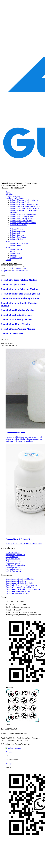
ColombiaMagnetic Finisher (20, 202)
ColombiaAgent (16, 258)
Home (8, 192)
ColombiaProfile (16, 249)
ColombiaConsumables (18, 225)
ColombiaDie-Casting (18, 237)
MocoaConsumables (13, 567)
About (8, 247)
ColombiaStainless (17, 235)
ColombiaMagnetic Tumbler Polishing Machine (23, 589)
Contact (8, 260)
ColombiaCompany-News (19, 243)
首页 (11, 268)
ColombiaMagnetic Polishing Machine (24, 200)
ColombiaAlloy (15, 233)
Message (13, 256)
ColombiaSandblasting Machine (21, 217)
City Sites (9, 194)
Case (7, 227)
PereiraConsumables (13, 563)
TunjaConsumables (13, 553)
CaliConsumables (12, 557)
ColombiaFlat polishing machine (22, 219)
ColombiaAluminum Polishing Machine (24, 208)
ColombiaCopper (16, 229)
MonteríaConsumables (14, 569)
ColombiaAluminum (17, 231)
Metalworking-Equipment (15, 198)
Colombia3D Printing (18, 239)
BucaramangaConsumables (15, 555)
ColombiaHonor (16, 254)
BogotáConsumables (13, 561)
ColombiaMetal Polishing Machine (23, 214)
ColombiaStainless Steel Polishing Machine (26, 206)
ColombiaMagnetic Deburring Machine (24, 204)
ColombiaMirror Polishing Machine (23, 223)
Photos (12, 251)
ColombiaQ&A (15, 245)
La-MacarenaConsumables (15, 565)
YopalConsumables (13, 559)
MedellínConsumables (14, 571)
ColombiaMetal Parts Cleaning (21, 221)
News (8, 241)
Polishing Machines (13, 196)
